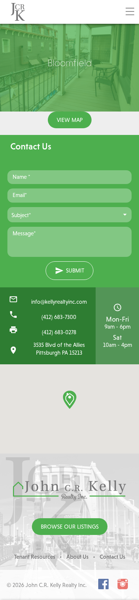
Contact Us (112, 557)
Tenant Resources (34, 557)
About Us (77, 557)
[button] (69, 400)
